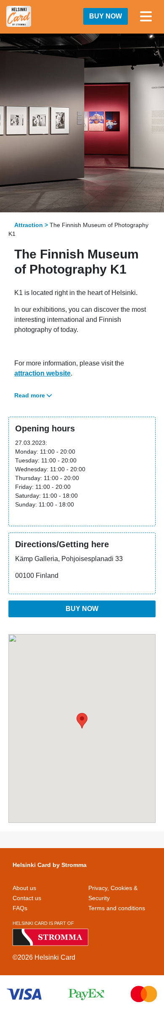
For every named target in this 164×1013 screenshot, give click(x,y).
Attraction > (31, 225)
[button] (82, 721)
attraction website (42, 373)
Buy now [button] (105, 16)
